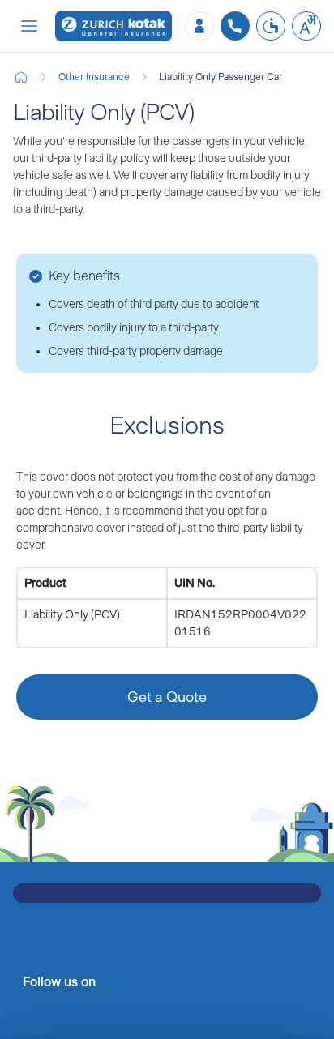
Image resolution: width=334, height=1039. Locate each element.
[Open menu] (29, 26)
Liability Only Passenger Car (220, 77)
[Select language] (306, 26)
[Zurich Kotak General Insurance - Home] (113, 26)
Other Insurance (94, 77)
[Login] (199, 26)
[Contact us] (235, 26)
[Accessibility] (270, 26)
